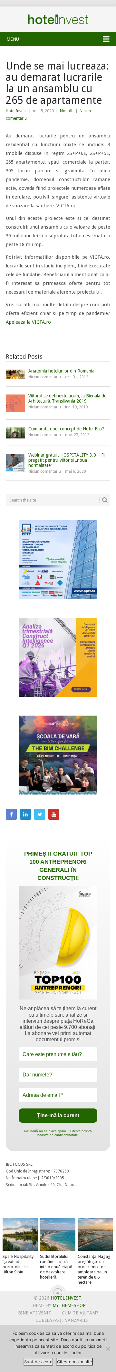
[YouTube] (53, 814)
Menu (12, 39)
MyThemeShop (69, 1305)
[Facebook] (11, 814)
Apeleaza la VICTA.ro (28, 322)
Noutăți (66, 110)
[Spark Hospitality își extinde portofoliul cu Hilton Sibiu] (20, 1234)
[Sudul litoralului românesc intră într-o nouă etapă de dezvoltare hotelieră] (57, 1234)
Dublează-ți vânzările (62, 1320)
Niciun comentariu (44, 377)
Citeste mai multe (74, 1361)
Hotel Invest (58, 19)
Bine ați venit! (35, 1312)
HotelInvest (16, 110)
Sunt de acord (38, 1361)
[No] (108, 1348)
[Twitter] (39, 814)
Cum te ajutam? (80, 1312)
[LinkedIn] (25, 814)
